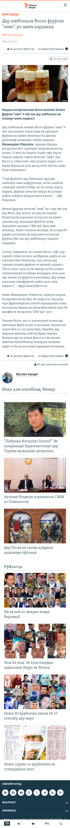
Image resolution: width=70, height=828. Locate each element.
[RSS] (52, 792)
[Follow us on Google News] (5, 792)
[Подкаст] (60, 792)
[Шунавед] (19, 824)
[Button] (20, 49)
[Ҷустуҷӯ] (61, 824)
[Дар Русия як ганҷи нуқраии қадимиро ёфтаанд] (35, 526)
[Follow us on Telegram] (44, 792)
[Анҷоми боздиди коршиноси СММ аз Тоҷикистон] (35, 475)
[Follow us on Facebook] (13, 792)
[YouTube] (33, 824)
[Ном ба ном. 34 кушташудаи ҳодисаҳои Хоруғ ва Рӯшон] (35, 641)
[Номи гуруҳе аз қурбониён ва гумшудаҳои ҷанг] (35, 742)
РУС (47, 823)
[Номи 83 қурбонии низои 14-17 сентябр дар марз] (35, 691)
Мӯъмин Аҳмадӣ (12, 35)
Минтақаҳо (10, 14)
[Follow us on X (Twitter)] (36, 792)
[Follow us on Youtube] (21, 792)
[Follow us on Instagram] (29, 792)
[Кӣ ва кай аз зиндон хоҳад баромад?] (35, 590)
